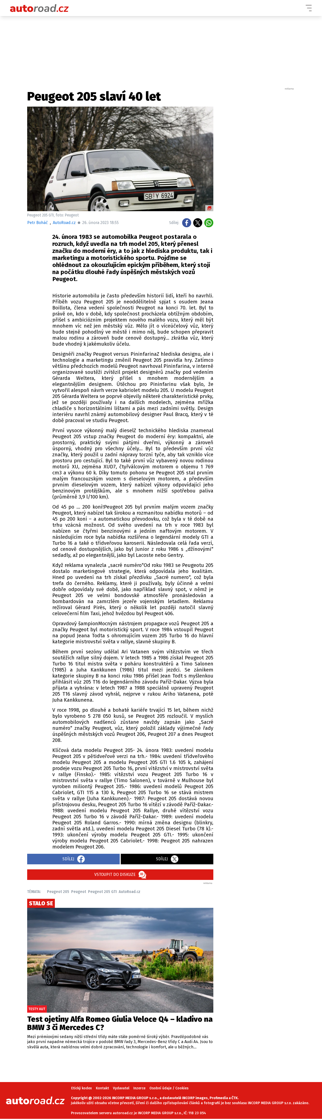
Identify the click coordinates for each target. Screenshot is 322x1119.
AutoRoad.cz (129, 891)
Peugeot (78, 891)
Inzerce (139, 1088)
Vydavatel (121, 1088)
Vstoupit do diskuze (115, 874)
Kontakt (102, 1088)
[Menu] (308, 8)
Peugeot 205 (58, 891)
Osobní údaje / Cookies (168, 1088)
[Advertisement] (257, 166)
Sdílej (68, 859)
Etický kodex (81, 1088)
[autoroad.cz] (39, 8)
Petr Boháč (37, 222)
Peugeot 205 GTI (102, 891)
